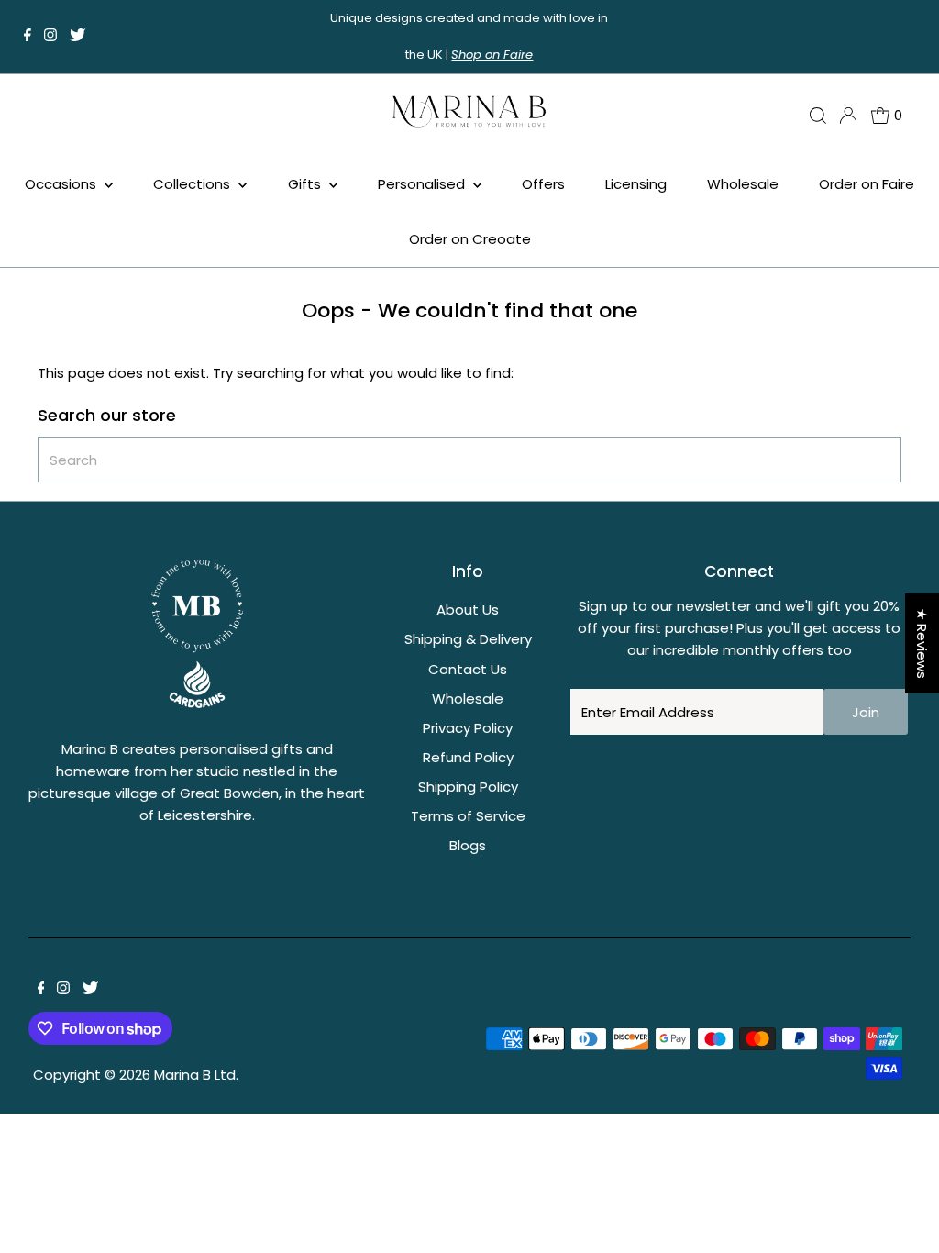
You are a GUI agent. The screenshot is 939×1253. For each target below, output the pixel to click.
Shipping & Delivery (468, 639)
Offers (543, 184)
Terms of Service (468, 816)
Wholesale (743, 184)
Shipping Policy (468, 786)
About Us (467, 609)
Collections (193, 184)
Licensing (636, 184)
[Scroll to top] (902, 1216)
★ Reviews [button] (922, 643)
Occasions (62, 184)
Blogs (467, 845)
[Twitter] (77, 37)
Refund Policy (468, 757)
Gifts (306, 184)
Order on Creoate (470, 239)
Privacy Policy (468, 727)
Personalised (423, 184)
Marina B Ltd (195, 1074)
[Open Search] (818, 115)
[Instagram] (50, 37)
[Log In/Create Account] (848, 115)
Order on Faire (866, 184)
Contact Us (467, 669)
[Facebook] (27, 37)
